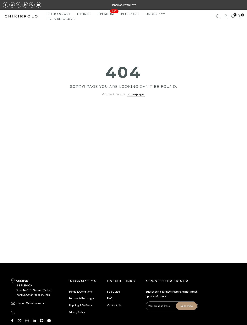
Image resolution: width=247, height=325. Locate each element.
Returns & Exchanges (82, 298)
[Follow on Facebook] (5, 5)
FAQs (110, 298)
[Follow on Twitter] (12, 5)
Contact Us (114, 305)
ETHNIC (84, 14)
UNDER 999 (155, 14)
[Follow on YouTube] (38, 5)
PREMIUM (107, 14)
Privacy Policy (77, 312)
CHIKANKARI (58, 14)
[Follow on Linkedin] (25, 5)
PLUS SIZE (130, 14)
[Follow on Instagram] (18, 5)
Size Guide (113, 291)
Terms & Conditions (81, 291)
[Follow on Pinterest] (32, 5)
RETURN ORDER (61, 18)
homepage (136, 94)
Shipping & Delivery (80, 305)
